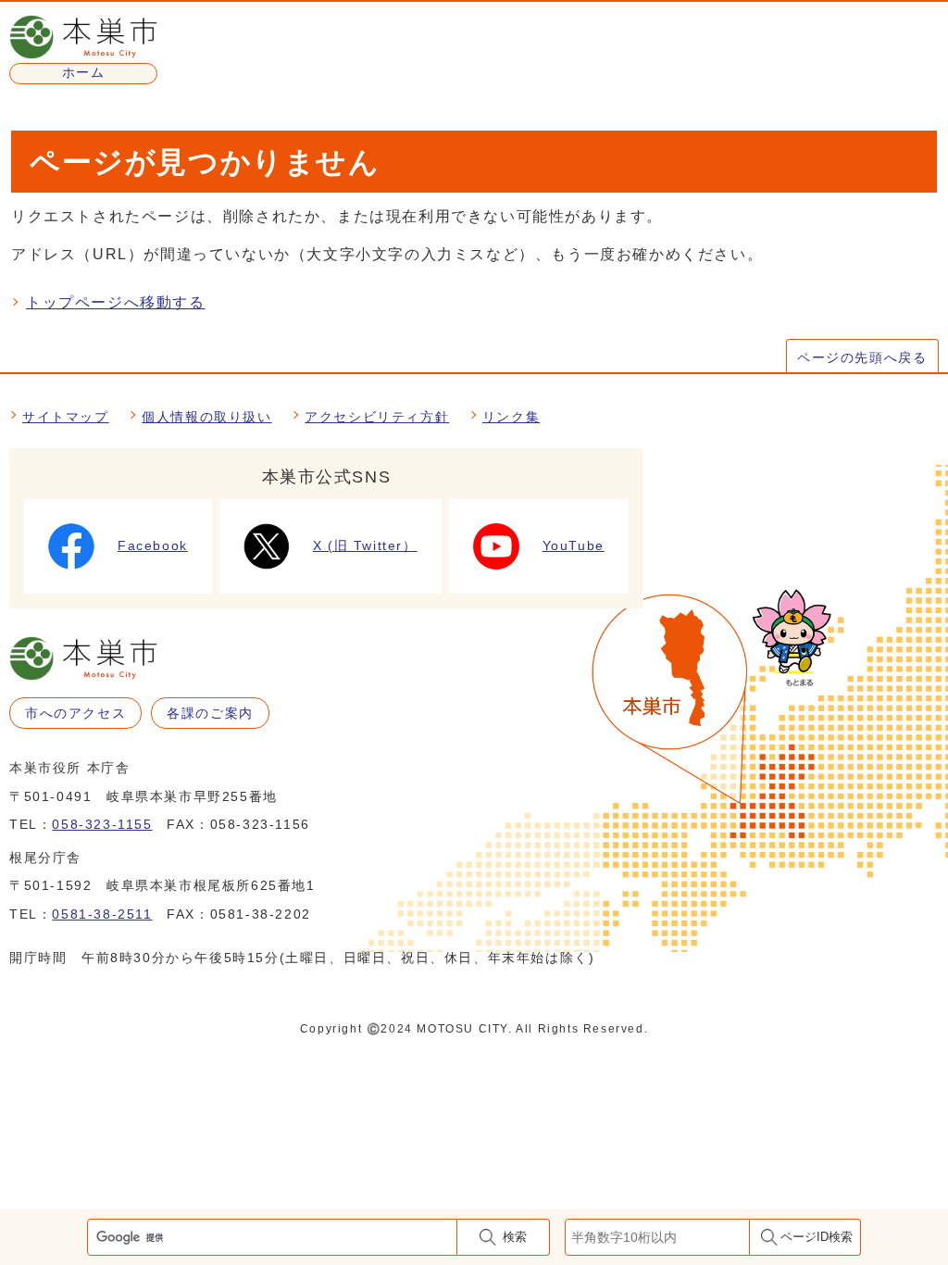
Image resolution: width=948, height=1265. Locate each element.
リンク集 (511, 416)
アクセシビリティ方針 (377, 416)
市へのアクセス (75, 713)
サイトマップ (65, 416)
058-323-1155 (102, 824)
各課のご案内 (210, 713)
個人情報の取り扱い (206, 416)
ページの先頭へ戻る (862, 357)
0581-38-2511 (102, 914)
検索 (515, 1237)
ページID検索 (816, 1237)
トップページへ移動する (116, 302)
